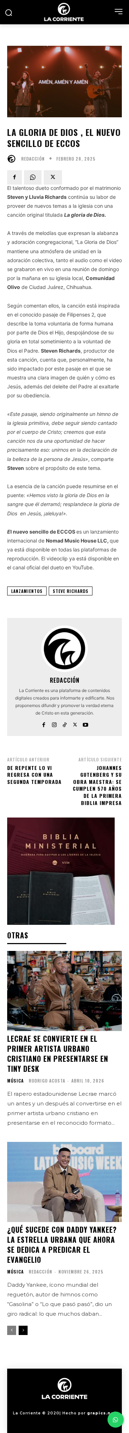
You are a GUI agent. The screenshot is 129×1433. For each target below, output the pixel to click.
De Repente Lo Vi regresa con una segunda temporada (34, 774)
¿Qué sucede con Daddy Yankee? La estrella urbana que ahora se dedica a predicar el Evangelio (62, 1244)
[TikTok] (64, 723)
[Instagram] (54, 723)
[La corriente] (64, 12)
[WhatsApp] (33, 177)
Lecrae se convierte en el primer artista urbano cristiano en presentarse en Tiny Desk (57, 1053)
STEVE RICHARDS (71, 591)
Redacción (33, 159)
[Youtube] (85, 723)
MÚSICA (15, 1081)
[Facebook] (14, 177)
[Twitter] (53, 177)
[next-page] (23, 1330)
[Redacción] (13, 158)
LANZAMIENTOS (27, 591)
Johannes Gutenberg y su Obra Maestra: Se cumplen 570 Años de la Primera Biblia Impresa (97, 785)
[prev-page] (11, 1330)
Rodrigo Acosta (47, 1081)
